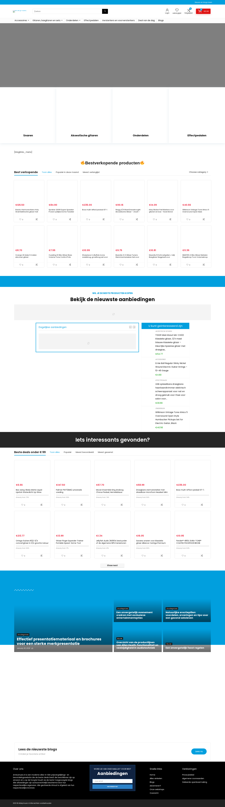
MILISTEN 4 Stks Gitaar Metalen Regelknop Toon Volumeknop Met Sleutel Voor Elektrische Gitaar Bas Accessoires (195, 258)
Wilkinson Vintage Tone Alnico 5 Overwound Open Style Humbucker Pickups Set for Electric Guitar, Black (195, 212)
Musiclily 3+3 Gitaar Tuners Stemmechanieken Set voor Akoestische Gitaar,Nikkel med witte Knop (128, 258)
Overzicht (154, 793)
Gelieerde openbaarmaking (194, 782)
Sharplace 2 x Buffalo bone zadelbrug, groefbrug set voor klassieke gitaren (95, 257)
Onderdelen (72, 20)
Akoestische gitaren (163, 331)
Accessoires (21, 20)
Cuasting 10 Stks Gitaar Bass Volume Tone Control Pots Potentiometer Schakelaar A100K (60, 258)
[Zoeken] (105, 11)
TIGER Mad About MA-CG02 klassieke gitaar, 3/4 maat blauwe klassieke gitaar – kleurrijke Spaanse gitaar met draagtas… (170, 342)
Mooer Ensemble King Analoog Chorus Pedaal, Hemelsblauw (109, 491)
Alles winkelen (156, 778)
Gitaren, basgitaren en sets (46, 20)
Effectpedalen (91, 20)
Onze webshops (157, 789)
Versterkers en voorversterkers (118, 20)
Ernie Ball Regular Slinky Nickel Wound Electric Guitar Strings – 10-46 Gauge (171, 367)
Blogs (161, 20)
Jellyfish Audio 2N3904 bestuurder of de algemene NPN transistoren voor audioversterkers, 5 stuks (111, 543)
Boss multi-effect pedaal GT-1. (95, 209)
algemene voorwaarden (193, 778)
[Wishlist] (177, 10)
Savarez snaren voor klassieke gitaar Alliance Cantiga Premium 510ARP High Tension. (151, 543)
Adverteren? (155, 785)
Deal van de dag (146, 20)
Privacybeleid (188, 774)
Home (152, 774)
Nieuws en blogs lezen (203, 2)
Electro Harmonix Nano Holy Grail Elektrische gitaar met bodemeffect (27, 211)
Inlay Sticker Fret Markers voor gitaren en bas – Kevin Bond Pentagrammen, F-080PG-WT (161, 211)
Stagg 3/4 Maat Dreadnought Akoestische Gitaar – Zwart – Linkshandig (127, 211)
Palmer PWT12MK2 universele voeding (69, 491)
